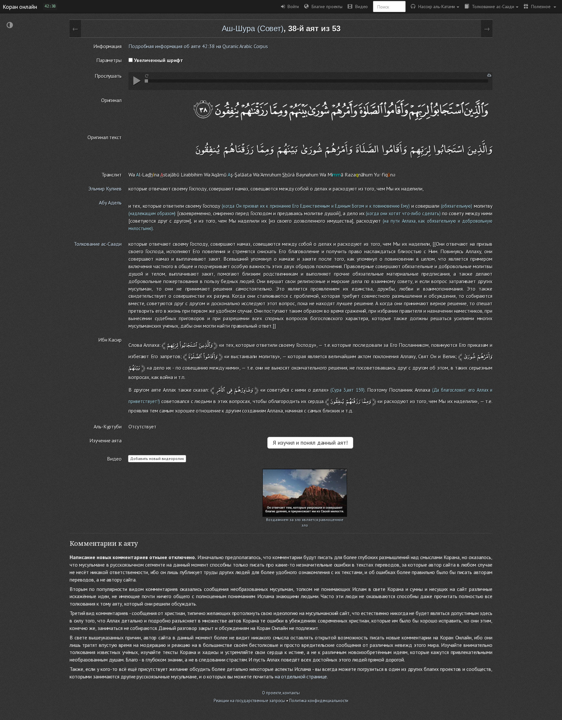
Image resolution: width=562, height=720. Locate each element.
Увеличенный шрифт (158, 60)
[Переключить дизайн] (10, 26)
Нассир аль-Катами (435, 6)
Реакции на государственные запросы (250, 700)
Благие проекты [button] (325, 6)
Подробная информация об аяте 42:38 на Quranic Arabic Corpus (198, 46)
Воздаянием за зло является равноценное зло (304, 520)
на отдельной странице (301, 676)
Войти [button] (292, 6)
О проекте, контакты (281, 693)
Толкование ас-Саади (491, 6)
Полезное (540, 6)
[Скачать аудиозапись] (489, 75)
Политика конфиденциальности (318, 700)
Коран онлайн (20, 6)
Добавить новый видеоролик (157, 458)
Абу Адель (110, 202)
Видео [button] (360, 6)
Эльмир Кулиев (105, 188)
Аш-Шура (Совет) (253, 28)
